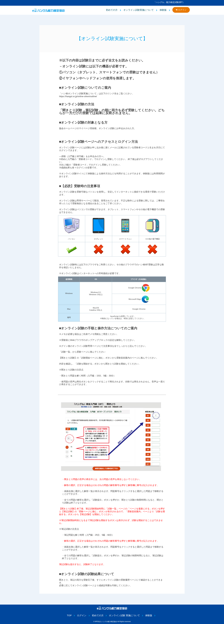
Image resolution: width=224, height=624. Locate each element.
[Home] (48, 10)
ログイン (182, 10)
